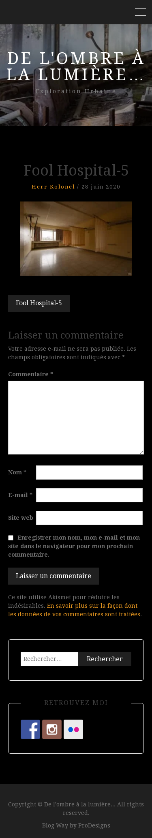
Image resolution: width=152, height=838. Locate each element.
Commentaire (30, 374)
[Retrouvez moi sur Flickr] (73, 729)
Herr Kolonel (53, 187)
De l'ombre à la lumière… (76, 66)
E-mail (20, 495)
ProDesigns (94, 825)
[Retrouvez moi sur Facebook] (30, 729)
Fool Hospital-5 (39, 303)
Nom (17, 472)
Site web (20, 517)
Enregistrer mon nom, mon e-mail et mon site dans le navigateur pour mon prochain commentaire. (74, 546)
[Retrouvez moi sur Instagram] (52, 729)
